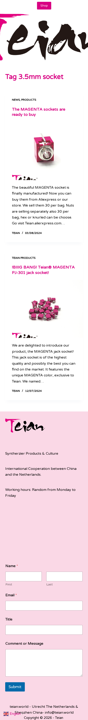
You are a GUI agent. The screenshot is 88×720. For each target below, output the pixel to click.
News (16, 99)
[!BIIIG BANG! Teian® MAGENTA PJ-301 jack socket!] (44, 309)
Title (8, 619)
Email (11, 595)
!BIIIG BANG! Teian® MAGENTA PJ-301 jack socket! (43, 270)
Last (49, 584)
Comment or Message (24, 644)
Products (28, 99)
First (8, 584)
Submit (15, 686)
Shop (44, 5)
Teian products (23, 257)
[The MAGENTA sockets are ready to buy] (44, 151)
